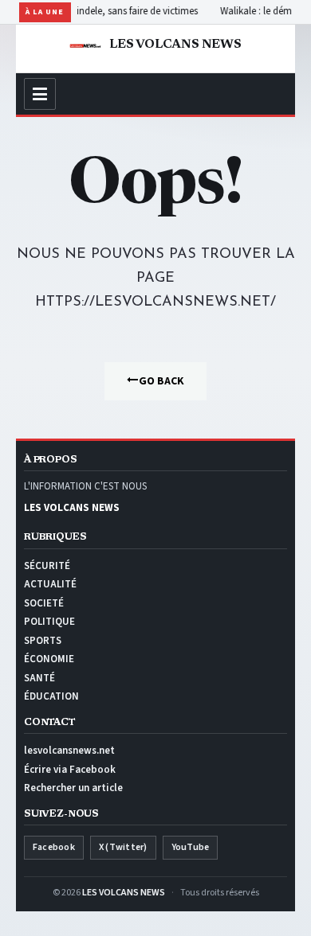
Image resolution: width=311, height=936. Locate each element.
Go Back (161, 381)
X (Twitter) (123, 847)
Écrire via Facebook (70, 769)
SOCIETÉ (44, 603)
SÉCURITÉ (47, 566)
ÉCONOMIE (49, 659)
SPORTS (42, 641)
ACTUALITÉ (50, 584)
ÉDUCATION (51, 696)
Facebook (54, 847)
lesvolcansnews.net (69, 750)
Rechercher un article (73, 788)
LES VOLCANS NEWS (123, 892)
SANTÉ (39, 678)
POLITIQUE (49, 621)
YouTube (190, 847)
